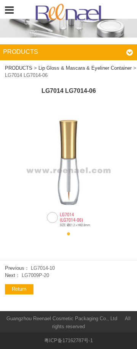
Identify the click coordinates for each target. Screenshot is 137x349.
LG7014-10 (43, 268)
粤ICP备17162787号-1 (68, 340)
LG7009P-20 (35, 275)
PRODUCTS (18, 68)
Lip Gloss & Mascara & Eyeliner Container (85, 68)
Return (19, 289)
